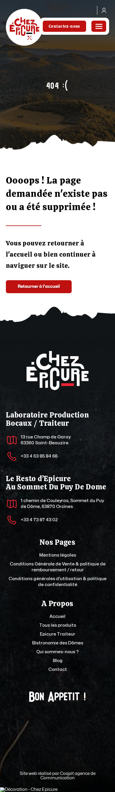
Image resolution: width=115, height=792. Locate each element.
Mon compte (103, 10)
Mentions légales (57, 555)
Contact (57, 669)
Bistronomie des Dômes (57, 643)
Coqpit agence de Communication (68, 775)
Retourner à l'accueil (39, 286)
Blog (58, 661)
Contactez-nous (64, 26)
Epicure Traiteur (57, 634)
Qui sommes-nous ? (57, 652)
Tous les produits (57, 625)
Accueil (57, 616)
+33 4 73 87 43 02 (39, 520)
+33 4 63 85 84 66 (39, 456)
